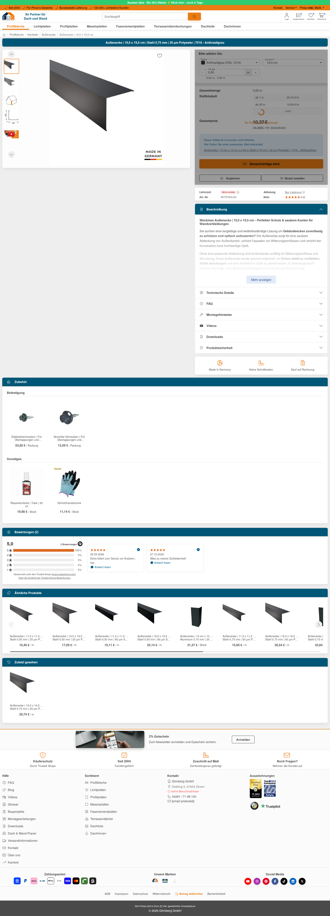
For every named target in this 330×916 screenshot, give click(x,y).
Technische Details (220, 292)
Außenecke (49, 34)
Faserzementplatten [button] (130, 26)
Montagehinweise (219, 314)
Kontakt (278, 8)
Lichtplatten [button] (42, 26)
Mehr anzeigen (261, 279)
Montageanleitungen (21, 819)
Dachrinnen (98, 833)
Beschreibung (216, 209)
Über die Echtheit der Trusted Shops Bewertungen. (45, 577)
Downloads (214, 337)
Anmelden (243, 739)
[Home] (4, 34)
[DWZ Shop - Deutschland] (155, 880)
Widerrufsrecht (161, 894)
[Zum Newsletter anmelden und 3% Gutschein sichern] (110, 739)
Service (290, 8)
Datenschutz (140, 894)
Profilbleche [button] (15, 26)
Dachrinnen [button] (232, 26)
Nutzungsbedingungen (64, 574)
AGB (107, 894)
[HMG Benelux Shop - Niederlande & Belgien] (165, 880)
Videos (211, 325)
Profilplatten (98, 797)
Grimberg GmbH (183, 781)
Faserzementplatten (103, 811)
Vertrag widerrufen (190, 894)
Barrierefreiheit (216, 894)
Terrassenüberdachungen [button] (173, 26)
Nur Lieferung (293, 192)
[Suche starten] (194, 16)
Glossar (12, 804)
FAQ (209, 303)
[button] (322, 16)
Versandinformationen (22, 840)
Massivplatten (99, 804)
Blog (10, 790)
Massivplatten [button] (97, 26)
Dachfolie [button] (208, 26)
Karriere (13, 862)
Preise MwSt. (311, 8)
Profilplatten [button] (69, 26)
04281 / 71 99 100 (184, 796)
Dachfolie (96, 826)
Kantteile (33, 34)
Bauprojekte (15, 811)
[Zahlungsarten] (55, 880)
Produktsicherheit (219, 348)
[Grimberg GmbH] (174, 880)
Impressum (121, 894)
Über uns (13, 855)
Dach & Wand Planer (21, 833)
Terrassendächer (101, 819)
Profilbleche (17, 34)
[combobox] (145, 16)
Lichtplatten (98, 790)
